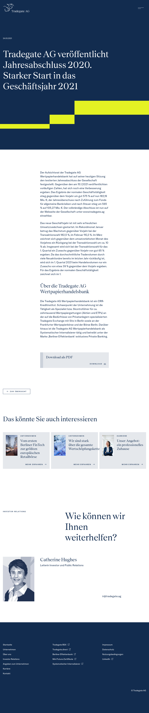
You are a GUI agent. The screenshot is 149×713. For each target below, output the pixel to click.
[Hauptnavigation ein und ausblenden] (141, 8)
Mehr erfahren (34, 464)
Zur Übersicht (18, 391)
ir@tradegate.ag (111, 596)
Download (96, 364)
